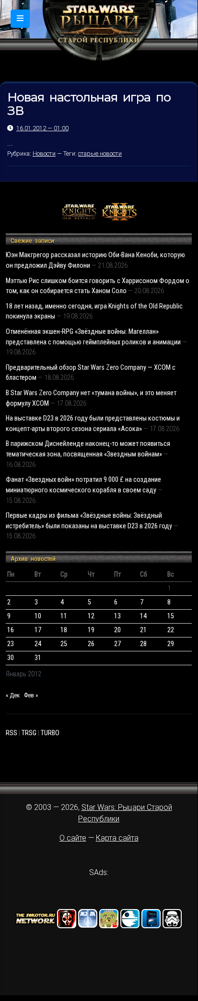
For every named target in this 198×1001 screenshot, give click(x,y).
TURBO (50, 733)
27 (117, 644)
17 (38, 630)
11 (63, 616)
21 (143, 630)
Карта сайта (117, 837)
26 (91, 644)
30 (10, 658)
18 (63, 630)
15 (170, 616)
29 (170, 644)
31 (38, 658)
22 (170, 630)
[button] (20, 19)
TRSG (29, 733)
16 (10, 630)
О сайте (72, 837)
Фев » (31, 695)
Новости (44, 153)
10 (38, 616)
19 (91, 630)
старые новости (100, 153)
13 (117, 616)
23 (10, 644)
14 (143, 616)
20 (117, 630)
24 (38, 644)
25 (63, 644)
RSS (11, 733)
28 (143, 644)
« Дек (13, 695)
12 (91, 616)
